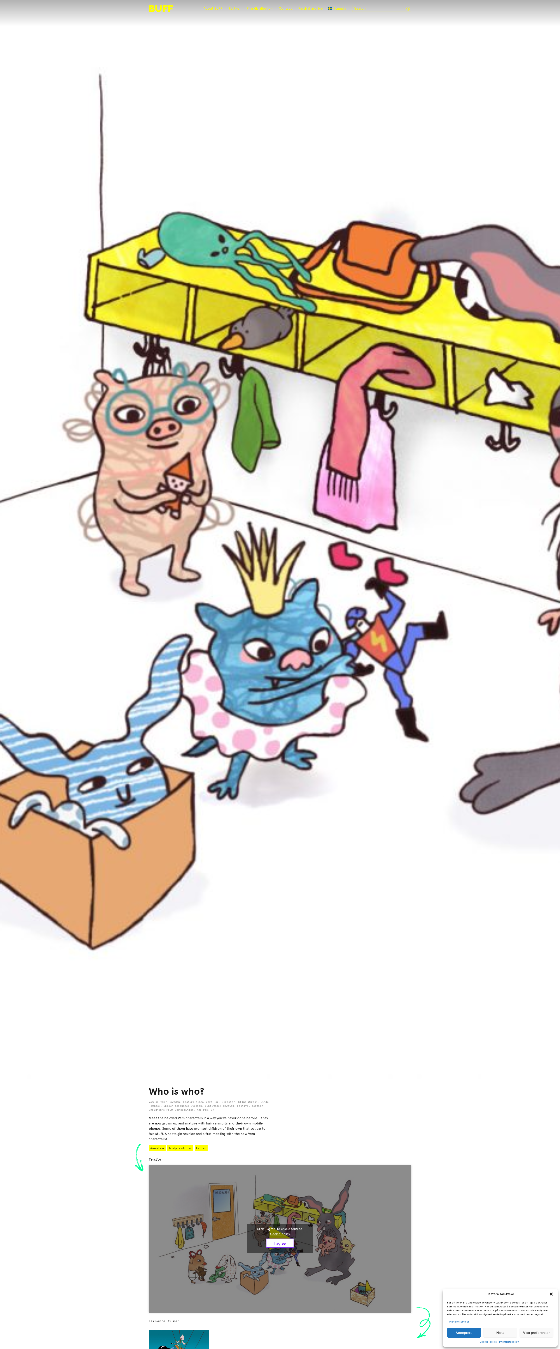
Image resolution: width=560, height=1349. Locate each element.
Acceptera (464, 1333)
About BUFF (213, 8)
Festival (235, 8)
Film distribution (260, 8)
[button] (551, 1294)
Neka (500, 1333)
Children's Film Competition (171, 1110)
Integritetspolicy (509, 1341)
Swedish (196, 1106)
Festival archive (310, 8)
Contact (285, 8)
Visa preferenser (536, 1333)
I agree (280, 1243)
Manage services (459, 1321)
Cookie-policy (488, 1341)
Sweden (175, 1102)
